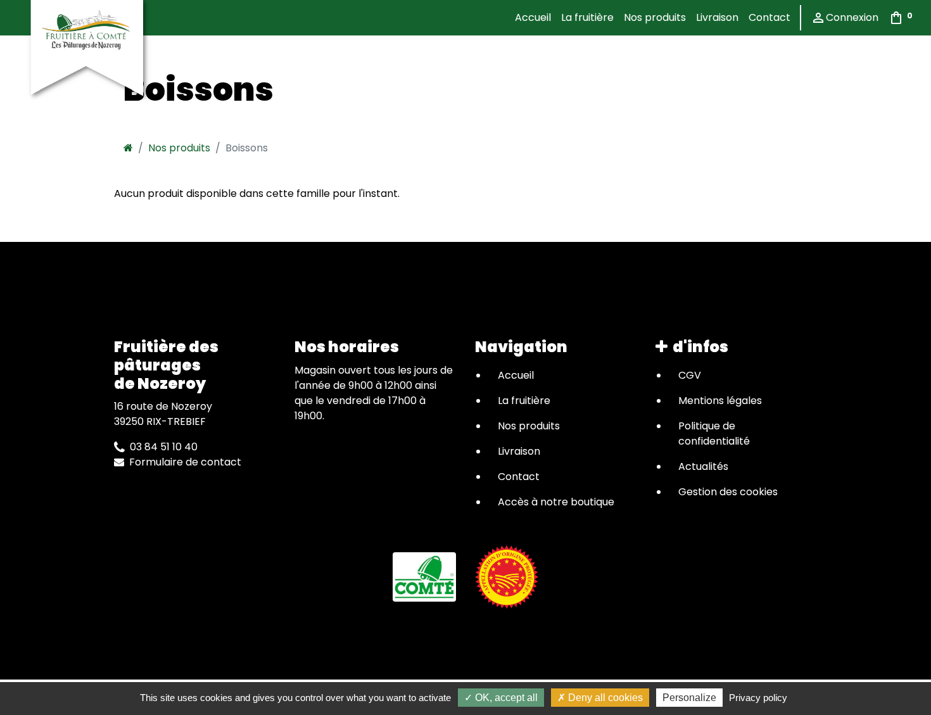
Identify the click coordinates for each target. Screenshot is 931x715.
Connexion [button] (844, 17)
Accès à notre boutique (556, 502)
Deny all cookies (604, 697)
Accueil (533, 17)
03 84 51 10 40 (161, 447)
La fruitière (587, 17)
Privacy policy (758, 697)
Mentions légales (720, 400)
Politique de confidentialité (714, 433)
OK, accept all (505, 697)
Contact (769, 17)
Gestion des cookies (728, 491)
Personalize (689, 697)
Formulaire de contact (182, 462)
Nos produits (655, 17)
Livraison (717, 17)
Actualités (703, 466)
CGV (689, 375)
